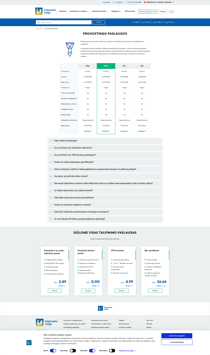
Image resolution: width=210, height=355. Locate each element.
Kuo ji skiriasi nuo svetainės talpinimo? (73, 148)
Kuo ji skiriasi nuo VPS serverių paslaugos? (75, 155)
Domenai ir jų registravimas (73, 320)
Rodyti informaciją (126, 351)
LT (171, 12)
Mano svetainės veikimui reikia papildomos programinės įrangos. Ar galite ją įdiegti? (95, 169)
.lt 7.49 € (136, 22)
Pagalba (121, 320)
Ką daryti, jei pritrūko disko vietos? (71, 176)
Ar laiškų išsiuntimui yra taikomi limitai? (73, 191)
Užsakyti (87, 131)
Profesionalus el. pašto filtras (101, 324)
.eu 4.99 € (146, 22)
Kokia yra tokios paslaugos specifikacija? (74, 162)
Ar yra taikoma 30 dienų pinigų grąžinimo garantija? (79, 219)
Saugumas (115, 11)
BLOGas (149, 324)
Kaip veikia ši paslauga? (65, 141)
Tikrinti (98, 22)
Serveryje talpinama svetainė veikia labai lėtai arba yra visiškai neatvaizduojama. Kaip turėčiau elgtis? (103, 183)
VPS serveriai (130, 11)
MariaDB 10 (65, 99)
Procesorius (65, 71)
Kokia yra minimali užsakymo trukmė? (72, 205)
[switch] (73, 350)
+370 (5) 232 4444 (134, 2)
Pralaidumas (65, 88)
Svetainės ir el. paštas (78, 11)
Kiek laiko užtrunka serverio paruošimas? (74, 198)
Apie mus (149, 320)
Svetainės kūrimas (99, 11)
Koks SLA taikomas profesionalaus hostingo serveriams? (81, 212)
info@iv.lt (119, 2)
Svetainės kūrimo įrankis (99, 320)
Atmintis (64, 77)
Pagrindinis (39, 28)
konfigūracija (72, 120)
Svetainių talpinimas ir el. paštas (74, 324)
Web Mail (163, 12)
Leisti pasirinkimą (177, 342)
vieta (66, 82)
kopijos (71, 109)
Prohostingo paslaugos (71, 327)
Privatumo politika (125, 327)
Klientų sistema (145, 12)
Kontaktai (106, 2)
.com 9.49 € (157, 22)
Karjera (148, 327)
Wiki (155, 12)
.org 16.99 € (169, 22)
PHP (62, 93)
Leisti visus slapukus (177, 336)
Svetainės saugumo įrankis (100, 327)
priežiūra (74, 104)
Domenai (63, 11)
